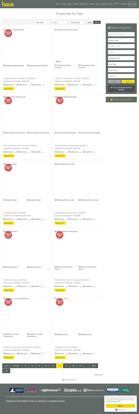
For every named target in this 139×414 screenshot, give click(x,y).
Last (6, 371)
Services (110, 4)
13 (39, 366)
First (6, 366)
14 (46, 366)
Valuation (75, 4)
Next (94, 366)
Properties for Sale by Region (17, 401)
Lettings (69, 4)
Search (128, 81)
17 (66, 366)
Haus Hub (92, 4)
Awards (98, 4)
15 (53, 366)
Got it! (120, 406)
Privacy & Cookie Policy (38, 401)
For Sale (63, 4)
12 (32, 366)
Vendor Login (132, 4)
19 (80, 366)
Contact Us (124, 4)
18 (73, 366)
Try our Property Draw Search (122, 88)
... (86, 366)
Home (58, 4)
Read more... (8, 89)
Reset (90, 22)
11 (25, 366)
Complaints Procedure (56, 401)
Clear (114, 81)
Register (104, 4)
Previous (16, 366)
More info (117, 401)
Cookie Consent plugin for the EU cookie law (120, 409)
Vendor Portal (84, 4)
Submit (97, 22)
